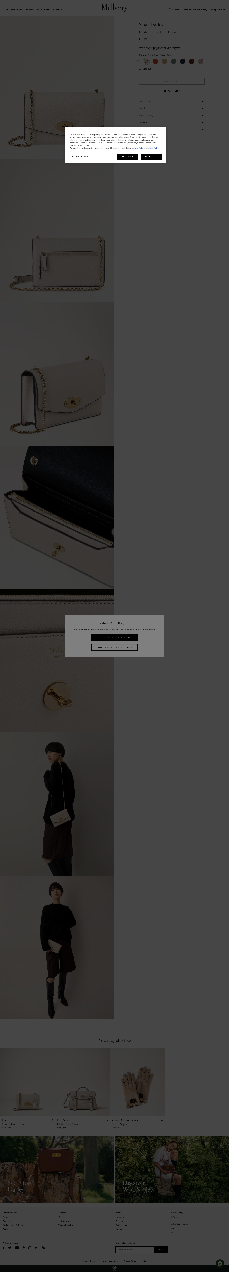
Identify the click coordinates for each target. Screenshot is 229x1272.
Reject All (127, 157)
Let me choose (80, 157)
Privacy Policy (152, 148)
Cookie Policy (137, 148)
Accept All (151, 157)
